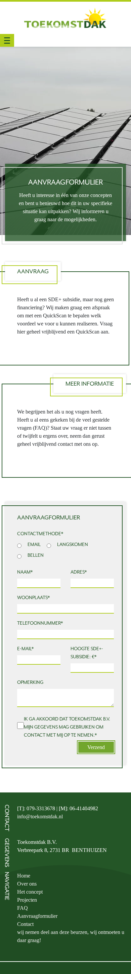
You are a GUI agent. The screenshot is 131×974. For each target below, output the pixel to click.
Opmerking (30, 682)
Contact (25, 924)
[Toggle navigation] (7, 40)
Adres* (79, 572)
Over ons (27, 884)
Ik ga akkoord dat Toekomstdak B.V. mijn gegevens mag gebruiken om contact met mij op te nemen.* (67, 727)
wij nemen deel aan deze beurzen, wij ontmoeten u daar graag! (70, 936)
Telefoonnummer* (40, 623)
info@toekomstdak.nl (40, 816)
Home (23, 876)
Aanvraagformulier (37, 916)
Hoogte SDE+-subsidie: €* (87, 652)
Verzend (96, 747)
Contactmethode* (40, 533)
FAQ (22, 908)
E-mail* (25, 648)
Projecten (27, 900)
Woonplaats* (33, 597)
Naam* (25, 572)
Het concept (30, 892)
